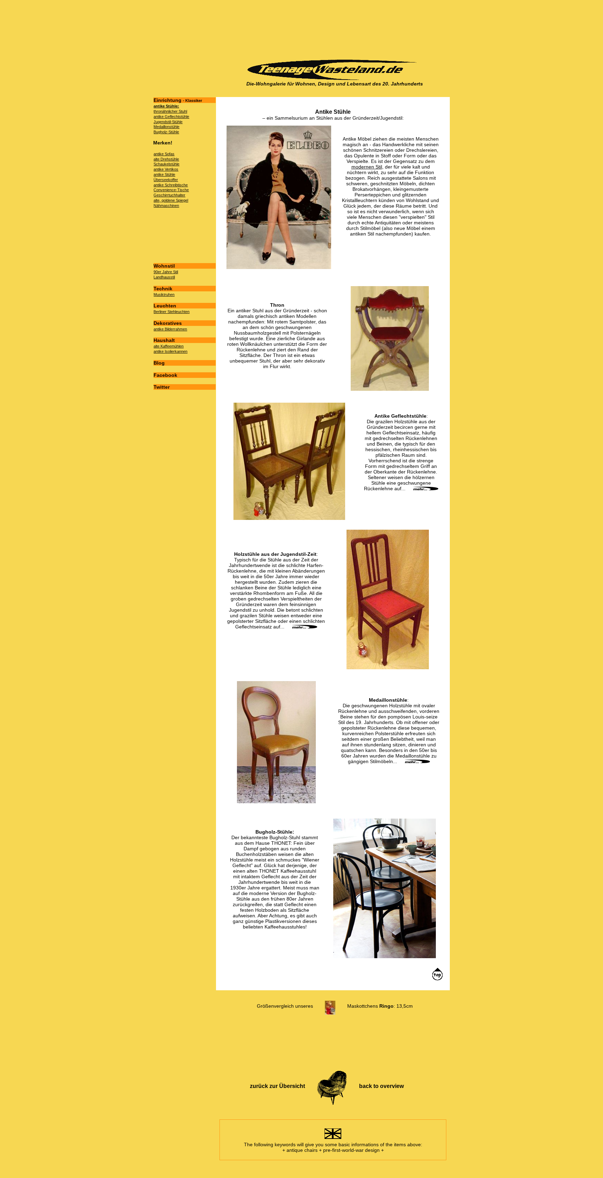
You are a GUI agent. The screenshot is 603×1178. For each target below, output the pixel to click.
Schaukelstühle (166, 164)
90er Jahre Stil (166, 272)
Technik (163, 288)
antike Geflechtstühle (171, 116)
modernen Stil (366, 167)
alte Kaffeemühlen (169, 346)
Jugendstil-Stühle (168, 122)
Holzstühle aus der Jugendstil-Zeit (275, 554)
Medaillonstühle (166, 127)
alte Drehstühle (166, 159)
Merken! (162, 143)
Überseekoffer (166, 180)
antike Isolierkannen (170, 351)
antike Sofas (164, 154)
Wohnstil (164, 266)
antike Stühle (164, 174)
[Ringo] (330, 1006)
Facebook (165, 375)
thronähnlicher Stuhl (170, 111)
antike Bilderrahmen (170, 329)
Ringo (386, 1006)
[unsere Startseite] (334, 78)
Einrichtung (178, 100)
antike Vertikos (166, 169)
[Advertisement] (333, 30)
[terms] (333, 1139)
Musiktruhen (164, 294)
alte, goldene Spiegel (171, 200)
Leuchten (165, 305)
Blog (159, 363)
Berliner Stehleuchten (171, 312)
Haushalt (164, 340)
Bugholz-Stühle (166, 132)
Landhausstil (164, 277)
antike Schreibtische (171, 185)
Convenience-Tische (171, 190)
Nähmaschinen (166, 205)
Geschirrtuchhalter (169, 195)
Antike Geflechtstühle (400, 416)
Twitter (162, 387)
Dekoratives (168, 323)
